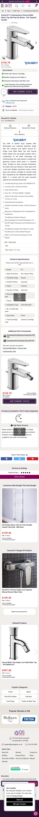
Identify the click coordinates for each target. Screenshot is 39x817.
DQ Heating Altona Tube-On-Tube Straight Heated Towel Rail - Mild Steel (17, 526)
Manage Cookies (19, 804)
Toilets (10, 692)
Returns (32, 758)
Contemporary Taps (9, 351)
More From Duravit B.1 (20, 612)
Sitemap (4, 761)
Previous (2, 1)
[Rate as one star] (22, 473)
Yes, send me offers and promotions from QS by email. (19, 779)
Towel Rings (10, 701)
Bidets (29, 692)
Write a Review (19, 477)
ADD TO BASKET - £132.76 (22, 92)
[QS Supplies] (8, 5)
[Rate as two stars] (23, 473)
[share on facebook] (6, 458)
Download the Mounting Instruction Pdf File (21, 336)
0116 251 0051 (32, 744)
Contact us (33, 752)
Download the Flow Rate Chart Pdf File (20, 341)
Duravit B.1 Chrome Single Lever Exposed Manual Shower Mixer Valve (17, 591)
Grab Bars (28, 696)
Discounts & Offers (8, 758)
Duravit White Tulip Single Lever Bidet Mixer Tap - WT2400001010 (19, 663)
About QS (5, 752)
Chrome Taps (22, 348)
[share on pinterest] (32, 458)
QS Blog (4, 755)
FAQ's (32, 755)
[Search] (16, 6)
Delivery (18, 752)
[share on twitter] (19, 458)
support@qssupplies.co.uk (13, 744)
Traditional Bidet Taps (28, 701)
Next (36, 1)
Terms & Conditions (22, 758)
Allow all (19, 800)
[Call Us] (23, 5)
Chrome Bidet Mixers (10, 348)
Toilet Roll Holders (10, 696)
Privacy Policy (20, 755)
